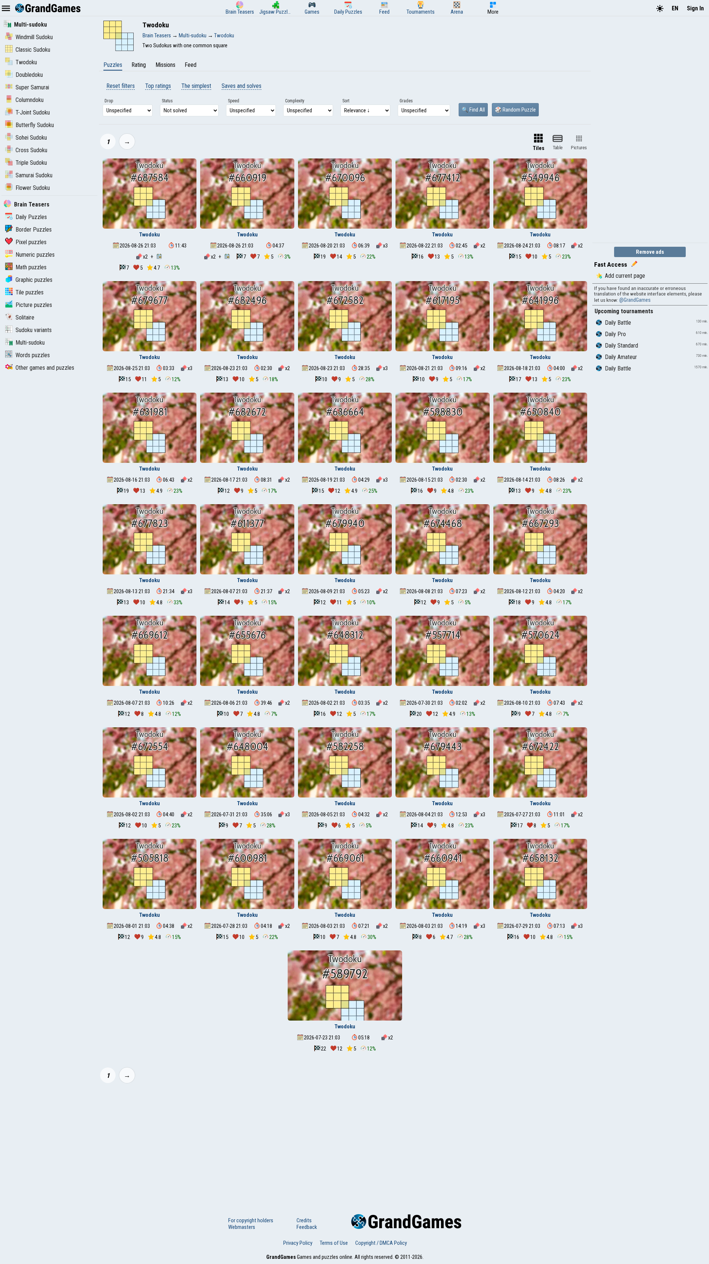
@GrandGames (635, 300)
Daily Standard (621, 345)
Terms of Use (334, 1243)
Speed (233, 100)
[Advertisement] (344, 1144)
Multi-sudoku (30, 24)
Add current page (625, 275)
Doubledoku (29, 74)
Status (167, 100)
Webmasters (241, 1227)
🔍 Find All (473, 109)
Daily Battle (618, 322)
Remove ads (650, 252)
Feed (190, 64)
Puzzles (112, 64)
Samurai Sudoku (34, 175)
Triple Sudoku (31, 162)
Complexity (294, 100)
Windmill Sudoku (34, 37)
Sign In (695, 8)
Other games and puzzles (45, 367)
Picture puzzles (34, 304)
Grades (406, 100)
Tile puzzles (30, 292)
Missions (165, 64)
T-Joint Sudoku (33, 112)
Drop (109, 100)
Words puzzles (33, 355)
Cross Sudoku (31, 150)
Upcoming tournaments (624, 311)
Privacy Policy (297, 1243)
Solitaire (25, 317)
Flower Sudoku (33, 187)
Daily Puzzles (31, 217)
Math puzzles (31, 267)
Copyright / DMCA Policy (381, 1243)
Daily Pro (615, 334)
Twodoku (26, 62)
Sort (345, 100)
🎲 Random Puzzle (515, 109)
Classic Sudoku (33, 49)
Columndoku (30, 99)
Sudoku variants (34, 330)
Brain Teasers (31, 204)
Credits (304, 1220)
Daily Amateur (621, 357)
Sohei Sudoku (31, 137)
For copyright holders (250, 1220)
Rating (138, 64)
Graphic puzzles (34, 279)
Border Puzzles (34, 229)
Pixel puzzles (31, 242)
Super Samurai (32, 87)
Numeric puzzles (35, 254)
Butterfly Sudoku (35, 125)
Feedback (307, 1227)
